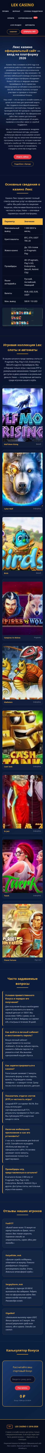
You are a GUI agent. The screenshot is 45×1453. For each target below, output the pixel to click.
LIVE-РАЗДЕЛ (15, 25)
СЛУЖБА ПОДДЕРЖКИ (33, 11)
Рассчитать (22, 1388)
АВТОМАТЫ (30, 25)
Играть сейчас (22, 157)
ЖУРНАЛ (16, 11)
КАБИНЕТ (13, 32)
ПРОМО (5, 11)
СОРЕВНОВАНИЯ (27, 18)
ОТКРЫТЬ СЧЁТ (29, 32)
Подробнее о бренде (22, 164)
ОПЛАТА (10, 18)
